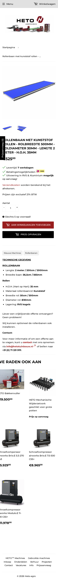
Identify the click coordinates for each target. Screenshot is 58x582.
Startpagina (8, 47)
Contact (9, 565)
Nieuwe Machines (12, 253)
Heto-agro (30, 576)
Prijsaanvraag (44, 565)
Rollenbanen (31, 253)
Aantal (6, 203)
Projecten (47, 561)
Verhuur (34, 561)
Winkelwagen (47, 4)
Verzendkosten (11, 185)
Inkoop (7, 561)
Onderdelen (20, 561)
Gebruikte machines (39, 558)
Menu (9, 4)
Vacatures (21, 565)
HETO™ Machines (15, 558)
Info (31, 565)
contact (27, 342)
